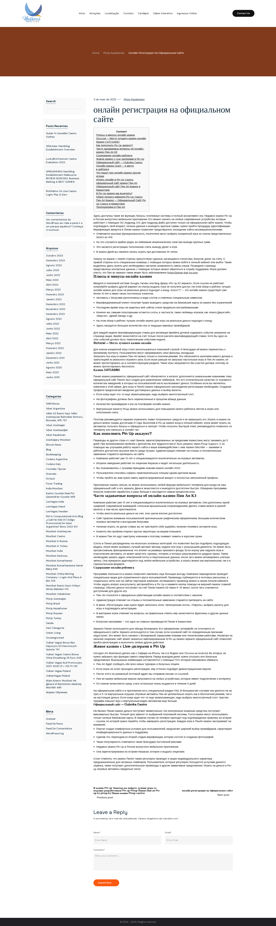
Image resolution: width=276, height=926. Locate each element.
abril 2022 (52, 338)
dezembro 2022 (55, 304)
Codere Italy (53, 464)
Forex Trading (54, 483)
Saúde (49, 623)
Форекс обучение (56, 692)
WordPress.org (55, 733)
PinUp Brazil (53, 603)
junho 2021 (52, 362)
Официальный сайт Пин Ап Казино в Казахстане (118, 188)
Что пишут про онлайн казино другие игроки (118, 174)
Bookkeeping (53, 454)
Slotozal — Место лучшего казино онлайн (121, 138)
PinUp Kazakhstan (113, 53)
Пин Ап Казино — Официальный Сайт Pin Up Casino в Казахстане (121, 202)
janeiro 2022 (54, 353)
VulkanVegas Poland (58, 675)
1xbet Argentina (55, 408)
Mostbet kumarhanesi (59, 560)
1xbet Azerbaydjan (57, 430)
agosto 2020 (54, 367)
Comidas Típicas (56, 469)
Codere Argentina (56, 459)
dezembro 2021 (55, 358)
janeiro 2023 (54, 299)
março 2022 (53, 343)
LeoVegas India (55, 501)
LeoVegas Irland (55, 506)
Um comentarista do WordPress (58, 221)
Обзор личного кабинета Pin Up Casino (119, 197)
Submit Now (104, 882)
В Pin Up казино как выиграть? (114, 193)
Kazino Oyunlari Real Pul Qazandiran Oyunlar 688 (60, 495)
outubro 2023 (54, 255)
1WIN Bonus (53, 403)
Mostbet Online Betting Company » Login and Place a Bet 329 (64, 577)
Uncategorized (55, 637)
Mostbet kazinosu (57, 555)
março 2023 (53, 289)
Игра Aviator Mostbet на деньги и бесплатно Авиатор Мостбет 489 (63, 684)
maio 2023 (52, 280)
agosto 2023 (54, 265)
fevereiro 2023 (55, 294)
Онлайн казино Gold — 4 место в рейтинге (115, 167)
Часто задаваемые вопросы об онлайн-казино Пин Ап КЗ (120, 150)
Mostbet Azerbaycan (58, 531)
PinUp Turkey (53, 618)
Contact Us (243, 13)
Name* (96, 832)
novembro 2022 (55, 309)
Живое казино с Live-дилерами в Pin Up (120, 159)
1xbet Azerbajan (55, 425)
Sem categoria (55, 628)
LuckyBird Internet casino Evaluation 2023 (61, 160)
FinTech (50, 478)
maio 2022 (52, 333)
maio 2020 (52, 372)
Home (95, 53)
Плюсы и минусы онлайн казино (115, 135)
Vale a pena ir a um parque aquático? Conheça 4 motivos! (64, 226)
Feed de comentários (59, 728)
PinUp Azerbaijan (56, 599)
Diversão (51, 474)
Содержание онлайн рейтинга (114, 155)
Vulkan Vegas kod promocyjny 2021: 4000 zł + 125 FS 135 (64, 664)
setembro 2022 (55, 314)
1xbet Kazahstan (55, 435)
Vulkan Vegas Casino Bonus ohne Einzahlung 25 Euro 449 (63, 656)
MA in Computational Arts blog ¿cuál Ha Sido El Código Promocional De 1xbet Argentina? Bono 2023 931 (64, 521)
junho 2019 (53, 377)
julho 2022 (52, 323)
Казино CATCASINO (108, 142)
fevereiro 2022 (55, 348)
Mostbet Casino (55, 536)
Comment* (99, 850)
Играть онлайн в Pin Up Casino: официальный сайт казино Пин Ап (116, 181)
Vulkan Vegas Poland (58, 671)
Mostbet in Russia (56, 541)
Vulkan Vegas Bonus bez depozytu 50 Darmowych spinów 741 (61, 646)
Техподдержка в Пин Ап (110, 207)
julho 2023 (52, 270)
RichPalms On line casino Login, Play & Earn (61, 192)
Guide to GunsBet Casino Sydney (61, 135)
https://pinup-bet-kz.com (182, 272)
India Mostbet (54, 488)
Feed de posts (54, 723)
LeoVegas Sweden (57, 511)
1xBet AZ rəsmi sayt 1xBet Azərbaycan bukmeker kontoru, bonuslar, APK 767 (64, 417)
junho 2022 (53, 328)
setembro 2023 (55, 260)
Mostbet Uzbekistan (58, 594)
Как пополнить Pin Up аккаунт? (114, 145)
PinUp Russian (54, 613)
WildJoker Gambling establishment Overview (60, 147)
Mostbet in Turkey (57, 546)
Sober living (53, 633)
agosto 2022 (54, 319)
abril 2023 (52, 284)
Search (51, 101)
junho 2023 (53, 275)
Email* (168, 832)
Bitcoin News (53, 444)
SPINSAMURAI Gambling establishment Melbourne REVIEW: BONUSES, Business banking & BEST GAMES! (62, 177)
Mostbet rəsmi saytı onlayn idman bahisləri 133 (63, 587)
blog (48, 449)
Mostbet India (54, 551)
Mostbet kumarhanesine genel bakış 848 (64, 567)
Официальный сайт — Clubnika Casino (119, 162)
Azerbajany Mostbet (58, 440)
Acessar (51, 719)
